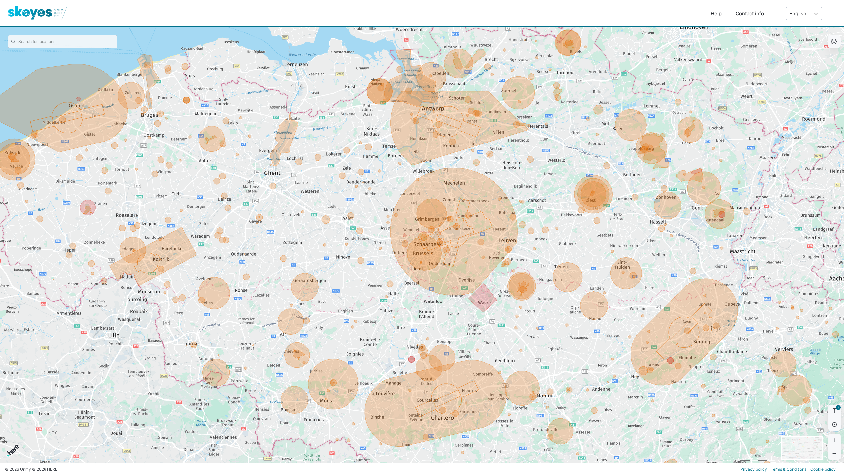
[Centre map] (834, 424)
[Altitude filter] (834, 411)
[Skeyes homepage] (37, 13)
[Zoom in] (834, 440)
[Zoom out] (834, 453)
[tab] (834, 41)
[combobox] (789, 13)
